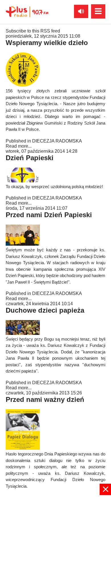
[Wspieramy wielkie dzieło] (23, 85)
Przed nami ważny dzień (45, 399)
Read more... (19, 146)
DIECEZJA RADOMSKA (57, 141)
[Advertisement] (55, 535)
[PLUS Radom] (27, 11)
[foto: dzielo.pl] (23, 333)
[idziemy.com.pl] (23, 244)
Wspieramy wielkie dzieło (47, 42)
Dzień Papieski (30, 158)
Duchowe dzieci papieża (45, 310)
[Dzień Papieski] (23, 180)
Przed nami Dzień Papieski (49, 215)
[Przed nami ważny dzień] (23, 448)
